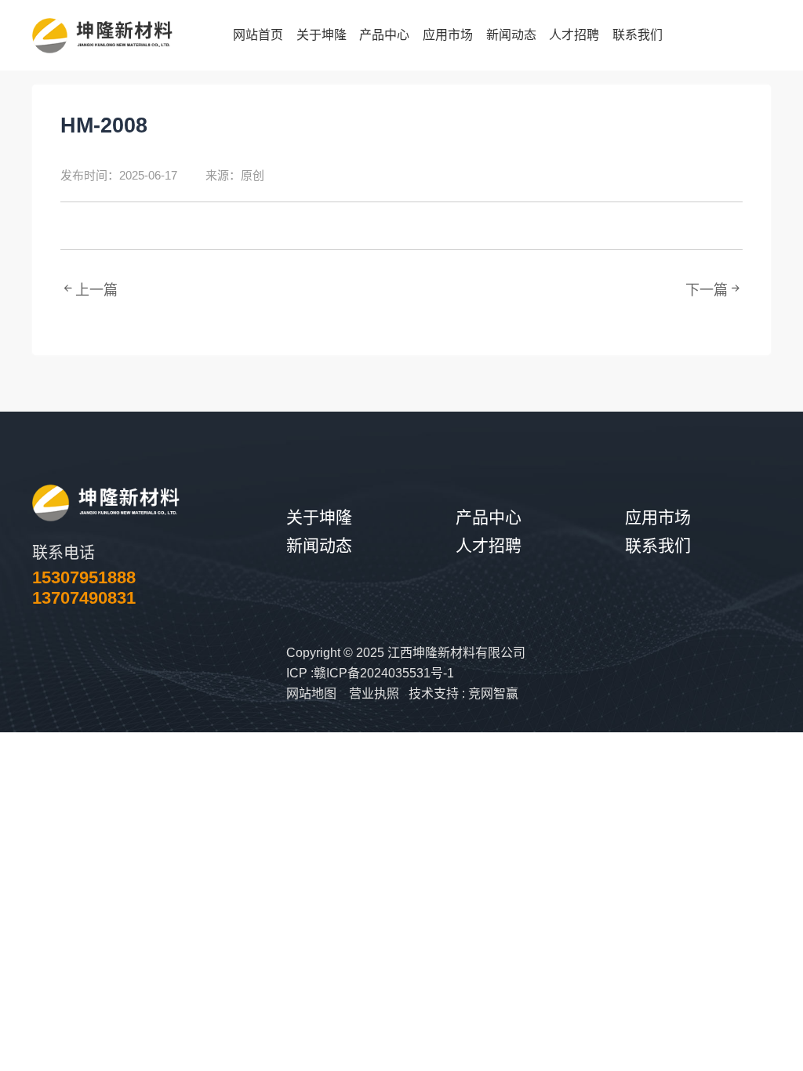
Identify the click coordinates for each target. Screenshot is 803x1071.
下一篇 (706, 290)
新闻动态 (319, 545)
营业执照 (374, 693)
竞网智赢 (493, 693)
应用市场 (658, 517)
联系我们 (658, 545)
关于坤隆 (319, 517)
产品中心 (488, 517)
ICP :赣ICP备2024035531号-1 (370, 673)
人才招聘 (488, 545)
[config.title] (106, 503)
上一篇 (96, 290)
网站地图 (311, 693)
